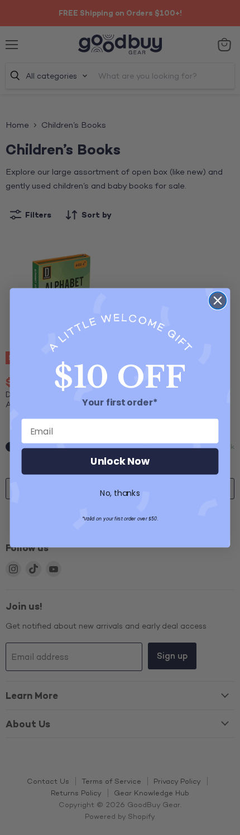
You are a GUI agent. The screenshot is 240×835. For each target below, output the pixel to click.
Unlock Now (119, 462)
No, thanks (120, 493)
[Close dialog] (218, 300)
